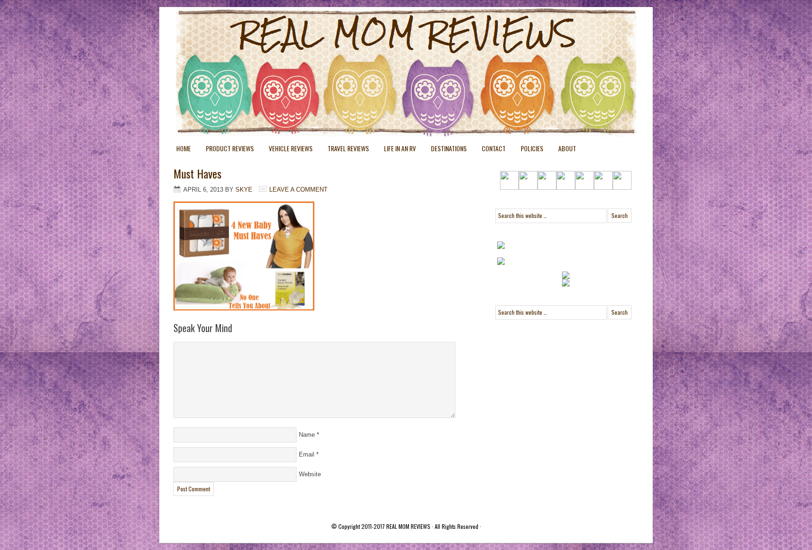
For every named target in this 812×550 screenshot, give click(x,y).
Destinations (445, 150)
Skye (243, 189)
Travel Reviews (344, 150)
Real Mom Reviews (387, 42)
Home (183, 148)
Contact (494, 148)
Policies (528, 150)
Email (306, 454)
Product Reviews (226, 150)
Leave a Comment (298, 189)
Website (310, 474)
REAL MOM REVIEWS (408, 526)
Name (307, 434)
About (567, 148)
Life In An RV (396, 150)
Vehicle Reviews (286, 150)
